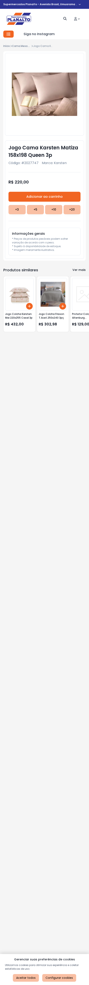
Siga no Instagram (39, 34)
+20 (72, 209)
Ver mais (79, 270)
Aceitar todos (26, 978)
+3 (17, 209)
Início (6, 46)
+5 (35, 209)
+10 (53, 209)
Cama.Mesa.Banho (24, 46)
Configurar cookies (59, 978)
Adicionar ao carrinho (44, 196)
